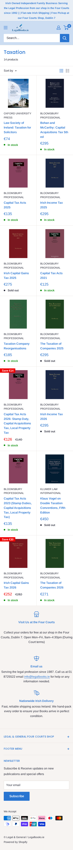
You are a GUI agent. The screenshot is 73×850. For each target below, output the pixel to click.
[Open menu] (5, 27)
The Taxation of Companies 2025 (51, 346)
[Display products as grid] (61, 70)
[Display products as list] (67, 70)
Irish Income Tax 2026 (51, 416)
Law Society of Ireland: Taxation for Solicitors (17, 127)
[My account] (58, 28)
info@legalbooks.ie (37, 676)
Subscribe (16, 796)
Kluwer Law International (50, 491)
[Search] (64, 38)
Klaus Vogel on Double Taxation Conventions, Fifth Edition (52, 505)
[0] (66, 27)
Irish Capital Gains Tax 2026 (16, 585)
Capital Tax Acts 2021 (51, 275)
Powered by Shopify (15, 841)
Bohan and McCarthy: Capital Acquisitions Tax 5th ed (54, 129)
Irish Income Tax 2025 (51, 205)
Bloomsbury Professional (50, 115)
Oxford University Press (17, 115)
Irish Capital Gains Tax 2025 (16, 275)
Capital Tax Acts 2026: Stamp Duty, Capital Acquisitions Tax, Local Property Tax (17, 423)
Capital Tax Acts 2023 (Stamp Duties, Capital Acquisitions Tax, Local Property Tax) (18, 508)
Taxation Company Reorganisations (17, 346)
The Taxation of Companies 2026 (51, 585)
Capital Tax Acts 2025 (15, 205)
